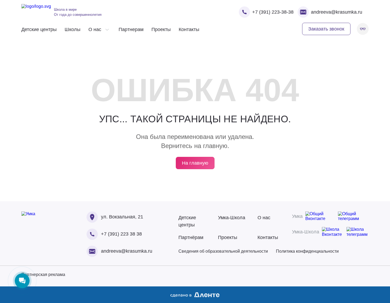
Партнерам (131, 29)
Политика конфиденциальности (307, 251)
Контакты (189, 29)
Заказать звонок (326, 29)
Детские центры (39, 29)
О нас (264, 217)
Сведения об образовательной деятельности (223, 251)
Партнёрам (190, 237)
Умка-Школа (231, 217)
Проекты (161, 29)
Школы (72, 29)
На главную (195, 163)
